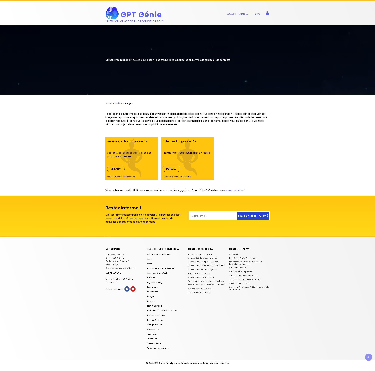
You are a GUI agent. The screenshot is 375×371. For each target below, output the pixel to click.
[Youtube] (133, 289)
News (257, 14)
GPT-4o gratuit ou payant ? (241, 272)
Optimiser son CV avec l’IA (199, 292)
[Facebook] (127, 289)
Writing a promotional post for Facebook (206, 281)
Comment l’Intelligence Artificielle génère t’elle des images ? (249, 288)
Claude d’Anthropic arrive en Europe (245, 279)
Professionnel (129, 176)
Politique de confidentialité (117, 261)
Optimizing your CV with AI (199, 288)
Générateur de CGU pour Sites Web (203, 261)
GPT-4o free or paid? (238, 268)
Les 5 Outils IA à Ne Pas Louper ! (242, 258)
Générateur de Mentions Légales (202, 269)
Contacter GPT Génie (115, 258)
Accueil (231, 14)
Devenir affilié (112, 282)
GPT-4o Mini (234, 254)
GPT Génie (141, 15)
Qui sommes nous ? (115, 254)
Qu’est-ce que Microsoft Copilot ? (243, 275)
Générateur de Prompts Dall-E (201, 277)
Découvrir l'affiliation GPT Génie (119, 279)
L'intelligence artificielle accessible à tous (134, 21)
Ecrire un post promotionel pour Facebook (206, 285)
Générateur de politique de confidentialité (206, 265)
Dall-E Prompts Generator (199, 273)
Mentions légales (113, 264)
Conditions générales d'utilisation (120, 268)
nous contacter (234, 190)
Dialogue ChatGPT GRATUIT (200, 254)
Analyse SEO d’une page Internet (202, 258)
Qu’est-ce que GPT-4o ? (239, 283)
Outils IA (243, 14)
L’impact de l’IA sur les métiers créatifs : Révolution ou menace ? (246, 263)
